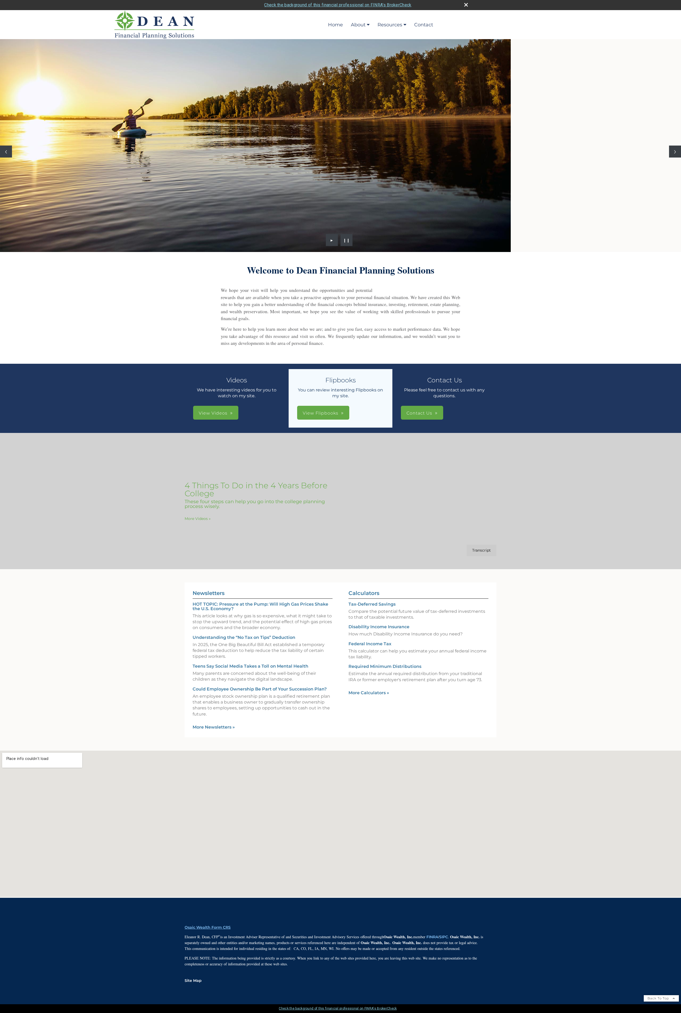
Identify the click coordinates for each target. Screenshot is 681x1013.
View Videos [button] (213, 413)
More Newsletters (214, 727)
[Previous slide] (6, 152)
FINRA (432, 937)
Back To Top (658, 998)
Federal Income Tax (369, 643)
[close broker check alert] (466, 5)
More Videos (198, 518)
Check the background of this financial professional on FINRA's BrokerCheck (337, 4)
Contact (423, 25)
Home (335, 25)
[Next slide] (675, 152)
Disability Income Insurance (378, 626)
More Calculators (368, 692)
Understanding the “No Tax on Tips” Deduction (244, 637)
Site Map (193, 980)
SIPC (443, 937)
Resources (389, 25)
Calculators (363, 593)
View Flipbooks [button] (320, 413)
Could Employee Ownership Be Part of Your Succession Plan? (260, 689)
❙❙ (346, 240)
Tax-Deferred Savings (372, 604)
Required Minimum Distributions (384, 666)
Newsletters (209, 593)
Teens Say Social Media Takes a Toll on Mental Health (250, 666)
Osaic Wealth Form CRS (208, 927)
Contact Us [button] (419, 413)
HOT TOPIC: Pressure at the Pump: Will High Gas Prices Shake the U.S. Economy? (260, 606)
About (358, 25)
